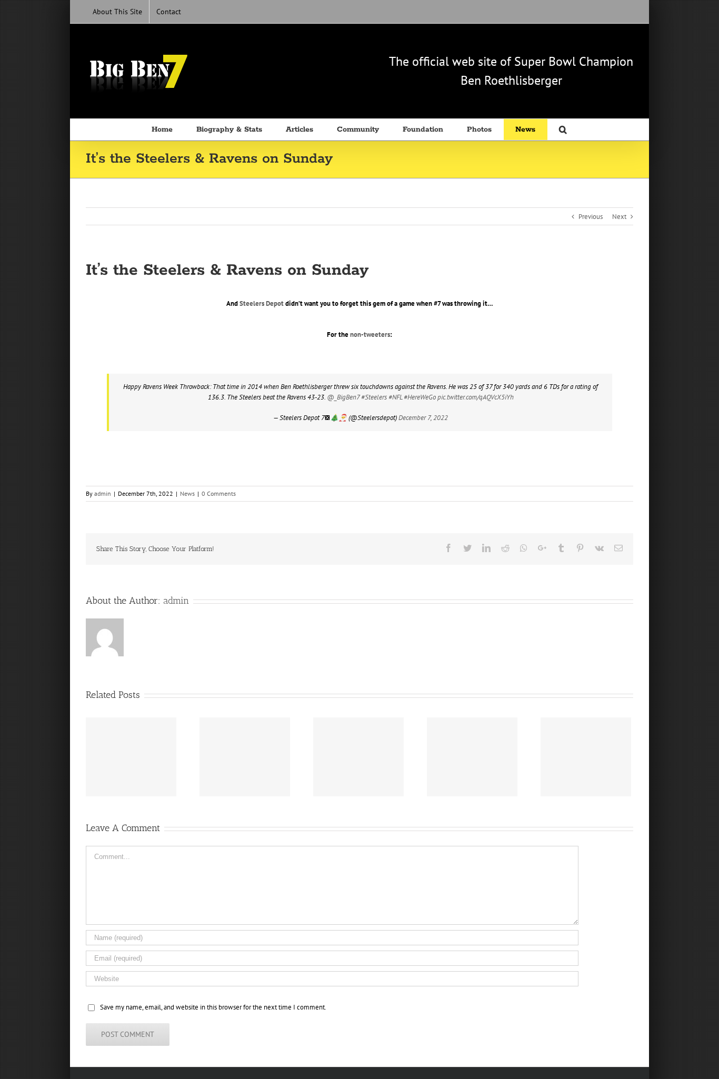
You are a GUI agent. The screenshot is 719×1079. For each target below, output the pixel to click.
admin (102, 493)
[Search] (563, 129)
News (187, 493)
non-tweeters (370, 334)
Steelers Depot (261, 303)
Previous (590, 216)
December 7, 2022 (423, 417)
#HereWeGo (420, 397)
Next (619, 216)
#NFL (395, 397)
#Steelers (374, 397)
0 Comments (219, 493)
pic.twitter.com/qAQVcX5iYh (475, 397)
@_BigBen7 (343, 397)
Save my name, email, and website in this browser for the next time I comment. (213, 1007)
